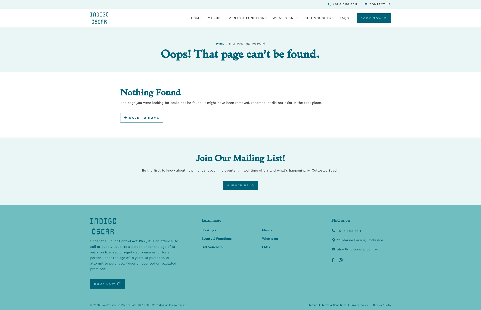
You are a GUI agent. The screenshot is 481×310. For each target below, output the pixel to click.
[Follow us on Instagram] (341, 260)
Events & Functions (217, 238)
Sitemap (312, 304)
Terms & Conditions (334, 304)
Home (220, 43)
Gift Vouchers (212, 247)
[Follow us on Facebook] (332, 260)
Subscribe (238, 185)
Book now (105, 284)
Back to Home (144, 117)
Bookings (209, 230)
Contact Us (380, 4)
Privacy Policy (359, 304)
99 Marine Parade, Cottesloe (360, 240)
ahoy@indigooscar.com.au (357, 249)
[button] (286, 18)
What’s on (270, 238)
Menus (267, 230)
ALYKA (387, 304)
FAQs (266, 247)
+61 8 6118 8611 (345, 4)
